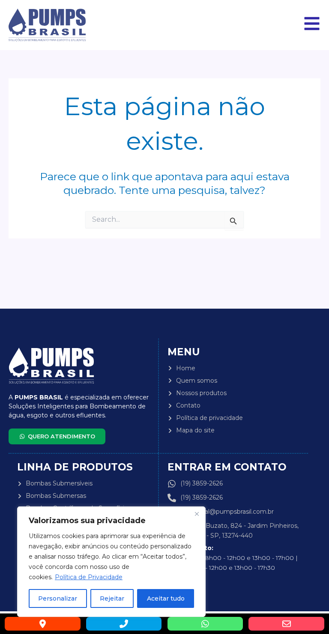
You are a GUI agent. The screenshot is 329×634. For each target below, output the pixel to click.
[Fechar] (196, 514)
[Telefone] (124, 624)
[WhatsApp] (205, 624)
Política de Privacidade (89, 577)
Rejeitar (112, 598)
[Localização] (43, 624)
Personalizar (57, 598)
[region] (111, 561)
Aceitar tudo (166, 598)
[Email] (286, 624)
